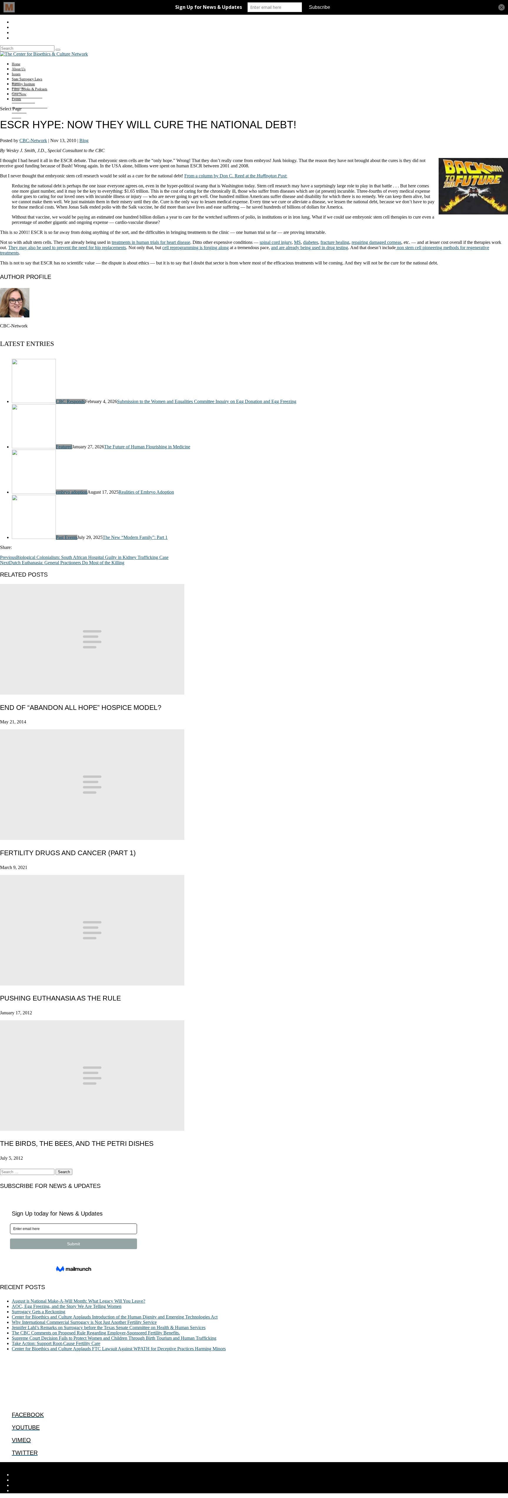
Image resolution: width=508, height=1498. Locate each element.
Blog (83, 140)
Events (16, 99)
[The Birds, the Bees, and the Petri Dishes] (92, 1129)
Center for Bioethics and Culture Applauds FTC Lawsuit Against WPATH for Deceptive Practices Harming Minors (119, 1348)
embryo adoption (71, 492)
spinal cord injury (276, 242)
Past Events (66, 537)
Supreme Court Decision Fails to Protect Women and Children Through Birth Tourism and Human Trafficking (114, 1338)
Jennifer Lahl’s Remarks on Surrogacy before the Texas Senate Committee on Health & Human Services (108, 1327)
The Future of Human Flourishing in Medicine (147, 446)
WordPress (91, 1464)
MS (297, 242)
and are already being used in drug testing (309, 247)
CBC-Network (33, 140)
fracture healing (334, 242)
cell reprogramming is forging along (195, 247)
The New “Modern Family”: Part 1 (135, 537)
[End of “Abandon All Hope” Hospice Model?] (92, 692)
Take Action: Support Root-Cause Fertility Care (56, 1343)
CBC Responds (70, 401)
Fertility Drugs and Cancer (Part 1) (68, 853)
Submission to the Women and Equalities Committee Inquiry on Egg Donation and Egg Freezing (206, 401)
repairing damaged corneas (376, 242)
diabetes (310, 242)
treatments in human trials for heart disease (151, 242)
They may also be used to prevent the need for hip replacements (67, 247)
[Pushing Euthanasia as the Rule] (92, 983)
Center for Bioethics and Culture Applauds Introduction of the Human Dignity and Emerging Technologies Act (115, 1316)
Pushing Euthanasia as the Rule (60, 998)
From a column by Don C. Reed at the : (235, 175)
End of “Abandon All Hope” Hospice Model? (80, 707)
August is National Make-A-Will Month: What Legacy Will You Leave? (78, 1301)
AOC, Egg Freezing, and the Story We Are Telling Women (66, 1306)
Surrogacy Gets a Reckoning (38, 1311)
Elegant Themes (40, 1464)
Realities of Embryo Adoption (146, 492)
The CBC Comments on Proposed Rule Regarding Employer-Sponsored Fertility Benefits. (96, 1332)
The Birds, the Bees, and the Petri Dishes (76, 1143)
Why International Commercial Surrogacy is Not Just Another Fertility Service (84, 1322)
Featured (64, 446)
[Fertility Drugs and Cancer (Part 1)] (92, 838)
